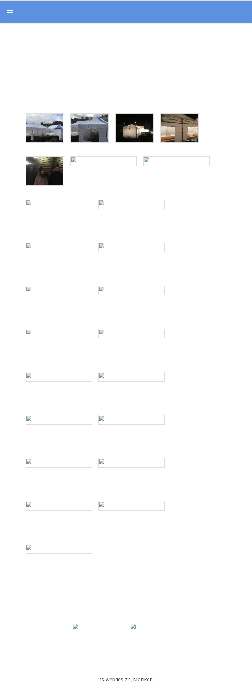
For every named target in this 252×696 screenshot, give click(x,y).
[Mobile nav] (10, 12)
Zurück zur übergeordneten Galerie (30, 104)
